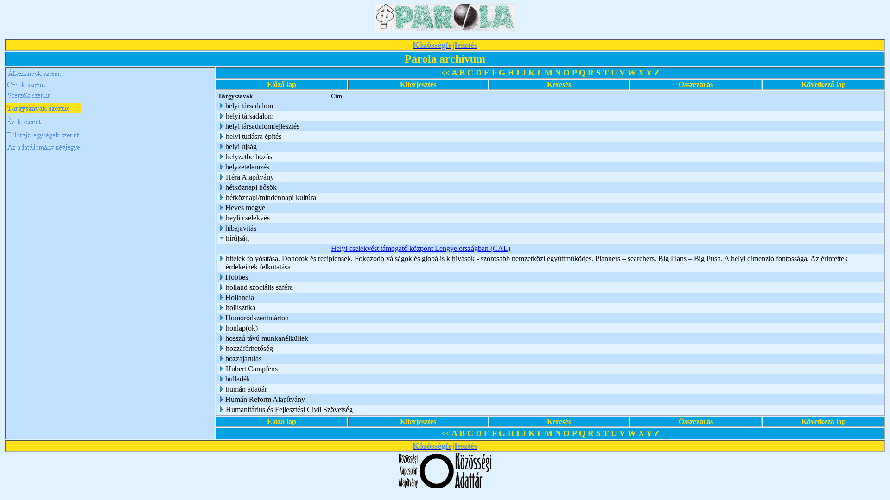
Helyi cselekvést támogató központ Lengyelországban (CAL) (420, 248)
